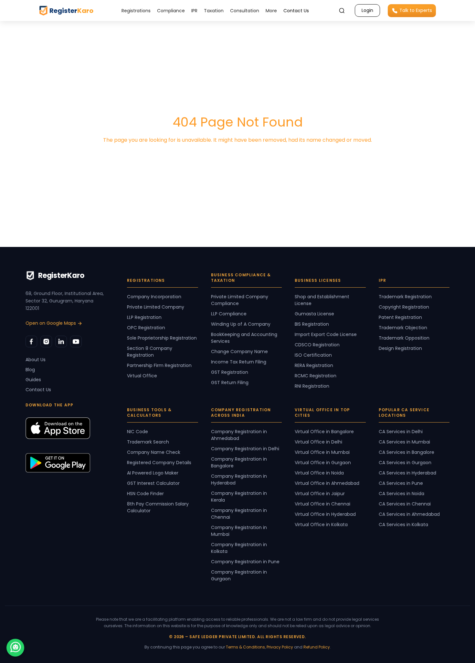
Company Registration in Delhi (245, 448)
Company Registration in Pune (245, 561)
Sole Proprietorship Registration (162, 338)
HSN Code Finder (145, 493)
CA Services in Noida (401, 493)
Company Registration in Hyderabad (239, 479)
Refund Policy (316, 647)
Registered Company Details (159, 462)
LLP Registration (144, 317)
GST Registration (229, 372)
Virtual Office (142, 375)
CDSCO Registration (317, 345)
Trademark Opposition (404, 338)
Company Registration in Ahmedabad (239, 435)
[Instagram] (46, 341)
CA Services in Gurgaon (405, 462)
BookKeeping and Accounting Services (244, 337)
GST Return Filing (229, 382)
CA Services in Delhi (401, 431)
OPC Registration (146, 327)
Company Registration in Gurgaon (239, 575)
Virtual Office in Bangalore (324, 431)
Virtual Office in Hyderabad (325, 514)
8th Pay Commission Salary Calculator (158, 507)
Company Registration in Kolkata (239, 548)
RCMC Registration (315, 375)
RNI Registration (312, 386)
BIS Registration (312, 324)
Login (367, 10)
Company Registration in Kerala (239, 496)
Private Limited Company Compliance (239, 300)
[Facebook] (31, 341)
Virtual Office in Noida (319, 473)
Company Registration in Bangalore (239, 462)
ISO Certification (313, 355)
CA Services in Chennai (405, 504)
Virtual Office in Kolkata (321, 524)
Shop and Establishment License (322, 300)
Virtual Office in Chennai (322, 504)
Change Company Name (239, 351)
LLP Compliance (229, 314)
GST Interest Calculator (153, 483)
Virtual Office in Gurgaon (323, 462)
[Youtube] (76, 341)
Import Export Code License (326, 334)
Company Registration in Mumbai (239, 530)
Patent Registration (400, 317)
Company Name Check (153, 452)
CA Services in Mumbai (404, 442)
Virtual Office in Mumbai (322, 452)
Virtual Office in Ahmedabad (327, 483)
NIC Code (137, 431)
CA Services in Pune (401, 483)
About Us (36, 359)
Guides (33, 379)
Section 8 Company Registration (149, 351)
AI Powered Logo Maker (152, 473)
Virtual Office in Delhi (318, 442)
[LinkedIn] (61, 341)
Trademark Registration (405, 296)
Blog (30, 369)
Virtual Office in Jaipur (320, 493)
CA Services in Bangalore (406, 452)
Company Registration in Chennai (239, 513)
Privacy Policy (280, 647)
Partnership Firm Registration (159, 365)
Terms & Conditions (245, 647)
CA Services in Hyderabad (407, 473)
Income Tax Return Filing (238, 362)
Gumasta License (314, 314)
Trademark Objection (403, 327)
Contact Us (296, 10)
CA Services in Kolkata (403, 524)
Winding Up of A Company (240, 324)
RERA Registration (314, 365)
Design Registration (400, 348)
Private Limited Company (155, 307)
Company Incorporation (154, 296)
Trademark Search (148, 442)
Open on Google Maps (51, 323)
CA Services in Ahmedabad (409, 514)
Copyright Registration (404, 307)
